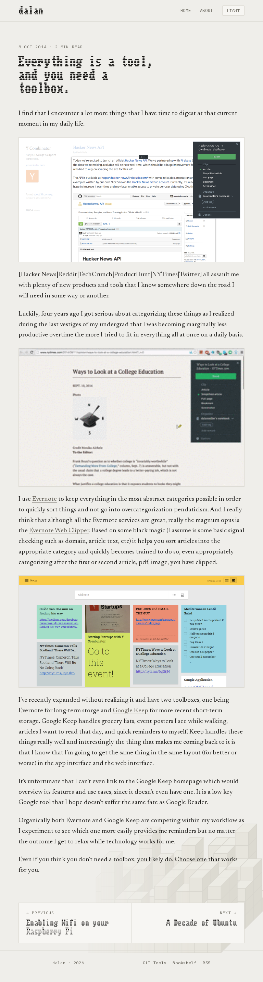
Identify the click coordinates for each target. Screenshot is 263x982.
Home (185, 10)
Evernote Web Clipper (59, 530)
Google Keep (130, 710)
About (206, 10)
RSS (207, 962)
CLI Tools (154, 962)
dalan (30, 10)
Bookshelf (184, 962)
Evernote (44, 499)
